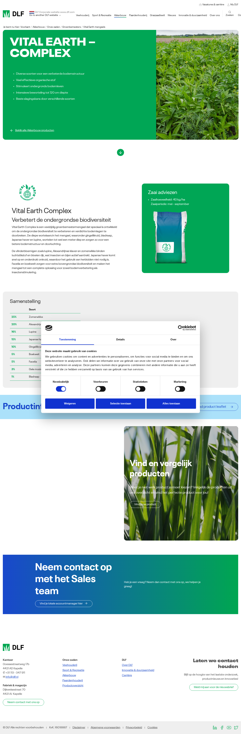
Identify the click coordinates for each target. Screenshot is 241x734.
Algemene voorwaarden (105, 727)
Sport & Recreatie (73, 670)
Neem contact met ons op (23, 702)
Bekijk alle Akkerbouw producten (34, 130)
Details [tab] (120, 339)
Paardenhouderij (72, 680)
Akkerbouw (39, 27)
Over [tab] (173, 339)
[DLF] (13, 13)
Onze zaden (53, 27)
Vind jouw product (145, 504)
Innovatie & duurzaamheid (138, 670)
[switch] (101, 389)
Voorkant (25, 27)
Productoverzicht (72, 685)
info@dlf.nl (12, 677)
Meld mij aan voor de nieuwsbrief (214, 687)
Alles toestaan (171, 403)
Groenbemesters (71, 27)
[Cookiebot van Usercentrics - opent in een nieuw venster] (180, 327)
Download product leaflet (207, 407)
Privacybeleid (134, 727)
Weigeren (70, 403)
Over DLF (127, 665)
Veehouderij (69, 665)
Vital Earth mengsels (94, 27)
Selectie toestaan (120, 403)
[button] (83, 15)
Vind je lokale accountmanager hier (61, 603)
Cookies (152, 727)
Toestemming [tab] (67, 339)
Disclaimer (79, 727)
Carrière (127, 675)
